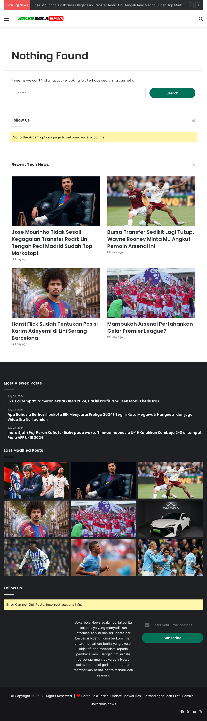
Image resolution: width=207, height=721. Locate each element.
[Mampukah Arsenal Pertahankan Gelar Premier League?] (151, 293)
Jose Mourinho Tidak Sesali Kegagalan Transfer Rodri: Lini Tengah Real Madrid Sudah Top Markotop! (111, 5)
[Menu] (6, 20)
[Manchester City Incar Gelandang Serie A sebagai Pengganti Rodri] (103, 557)
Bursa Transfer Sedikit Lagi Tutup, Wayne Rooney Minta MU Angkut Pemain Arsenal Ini (150, 239)
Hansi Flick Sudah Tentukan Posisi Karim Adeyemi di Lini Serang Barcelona (55, 330)
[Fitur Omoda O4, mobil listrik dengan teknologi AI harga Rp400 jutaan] (170, 519)
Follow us (13, 588)
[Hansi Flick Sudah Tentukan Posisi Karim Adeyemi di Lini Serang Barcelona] (56, 293)
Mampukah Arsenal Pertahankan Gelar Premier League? (150, 327)
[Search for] (200, 20)
